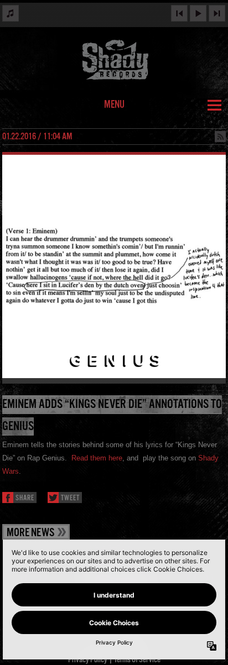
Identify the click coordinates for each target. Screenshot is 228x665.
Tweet (70, 498)
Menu (114, 105)
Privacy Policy (87, 659)
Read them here (96, 458)
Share (24, 498)
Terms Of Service (137, 659)
